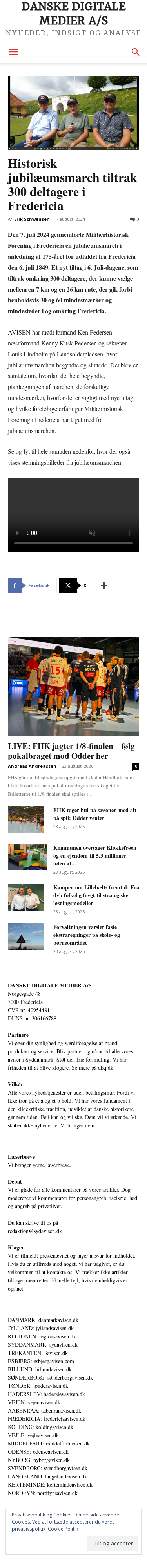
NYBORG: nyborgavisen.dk (39, 1460)
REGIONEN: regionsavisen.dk (42, 1336)
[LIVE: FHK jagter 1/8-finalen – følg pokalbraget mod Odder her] (73, 686)
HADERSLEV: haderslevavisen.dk (46, 1394)
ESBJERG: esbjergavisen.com (41, 1361)
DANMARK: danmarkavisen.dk (43, 1320)
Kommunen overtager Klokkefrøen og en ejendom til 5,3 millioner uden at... (94, 855)
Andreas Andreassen (32, 766)
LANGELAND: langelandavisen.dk (47, 1476)
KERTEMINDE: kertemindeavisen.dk (50, 1484)
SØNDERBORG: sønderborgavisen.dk (50, 1377)
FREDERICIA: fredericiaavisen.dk (46, 1418)
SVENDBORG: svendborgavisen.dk (47, 1468)
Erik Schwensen (32, 219)
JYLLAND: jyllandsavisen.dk (41, 1328)
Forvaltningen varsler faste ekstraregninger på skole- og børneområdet (86, 935)
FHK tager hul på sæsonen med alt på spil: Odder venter (94, 814)
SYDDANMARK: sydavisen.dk (43, 1344)
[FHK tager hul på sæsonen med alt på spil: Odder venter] (26, 820)
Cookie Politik (63, 1528)
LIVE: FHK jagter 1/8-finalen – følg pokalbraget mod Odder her (71, 751)
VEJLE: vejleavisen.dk (33, 1435)
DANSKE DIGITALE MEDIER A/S (50, 985)
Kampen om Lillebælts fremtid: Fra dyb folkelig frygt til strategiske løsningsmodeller (96, 895)
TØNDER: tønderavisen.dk (38, 1385)
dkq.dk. (106, 1067)
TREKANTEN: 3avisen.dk (38, 1352)
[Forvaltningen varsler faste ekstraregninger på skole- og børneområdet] (26, 937)
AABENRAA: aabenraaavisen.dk (44, 1410)
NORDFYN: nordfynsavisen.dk (43, 1492)
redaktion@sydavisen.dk (35, 1231)
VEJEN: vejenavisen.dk (34, 1402)
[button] (13, 52)
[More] (104, 585)
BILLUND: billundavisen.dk (40, 1369)
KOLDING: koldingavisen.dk (40, 1427)
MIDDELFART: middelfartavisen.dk (49, 1443)
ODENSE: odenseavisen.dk (38, 1451)
